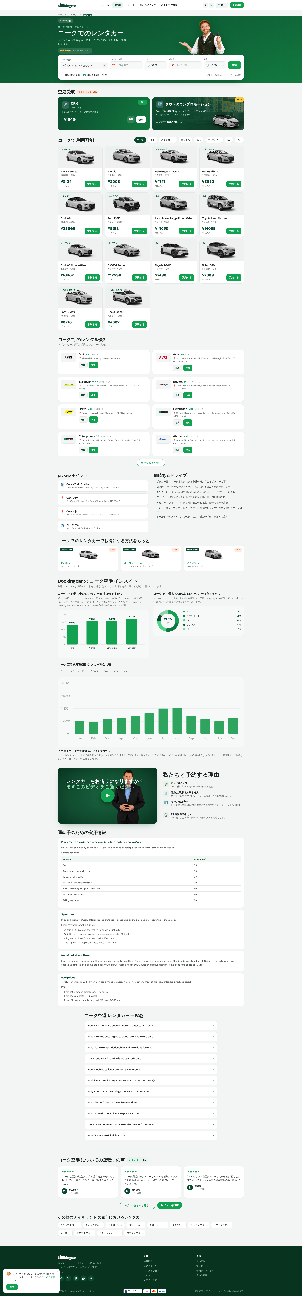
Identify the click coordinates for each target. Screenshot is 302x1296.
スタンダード (167, 139)
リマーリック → (221, 1225)
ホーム (105, 4)
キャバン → (178, 1225)
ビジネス (185, 139)
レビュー (148, 1275)
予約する (92, 183)
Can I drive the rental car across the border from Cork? (151, 1124)
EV (228, 140)
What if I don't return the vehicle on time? (151, 1102)
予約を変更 (201, 1275)
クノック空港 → (93, 1225)
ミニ (152, 139)
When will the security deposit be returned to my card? (151, 1037)
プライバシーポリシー (87, 1291)
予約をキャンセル (205, 1270)
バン (239, 139)
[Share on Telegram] (91, 1278)
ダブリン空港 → (135, 1233)
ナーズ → (65, 1233)
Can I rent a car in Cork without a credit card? (151, 1059)
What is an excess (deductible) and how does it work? (151, 1048)
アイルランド (73, 14)
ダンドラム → (136, 1225)
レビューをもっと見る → (138, 1205)
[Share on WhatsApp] (84, 1278)
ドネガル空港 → (85, 1233)
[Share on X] (68, 1278)
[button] (64, 65)
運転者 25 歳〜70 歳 (97, 75)
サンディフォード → (110, 1233)
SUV (198, 140)
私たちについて (148, 4)
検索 (234, 65)
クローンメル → (157, 1225)
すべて (140, 139)
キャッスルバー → (70, 1225)
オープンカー (214, 139)
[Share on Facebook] (61, 1278)
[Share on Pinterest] (76, 1278)
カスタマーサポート (154, 1265)
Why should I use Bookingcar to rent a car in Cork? (151, 1091)
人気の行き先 (150, 1280)
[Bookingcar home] (67, 5)
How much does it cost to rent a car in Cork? (151, 1070)
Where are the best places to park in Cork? (151, 1113)
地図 (131, 119)
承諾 (12, 1286)
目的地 (117, 4)
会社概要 (148, 1261)
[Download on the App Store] (205, 5)
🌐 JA (222, 5)
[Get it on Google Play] (211, 5)
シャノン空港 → (199, 1225)
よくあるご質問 (169, 4)
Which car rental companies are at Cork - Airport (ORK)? (151, 1081)
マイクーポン (203, 1265)
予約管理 (236, 5)
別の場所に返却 (72, 75)
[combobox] (86, 65)
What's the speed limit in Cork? (151, 1135)
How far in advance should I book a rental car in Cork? (151, 1026)
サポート (130, 4)
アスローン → (115, 1225)
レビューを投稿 (170, 1205)
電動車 (171, 111)
